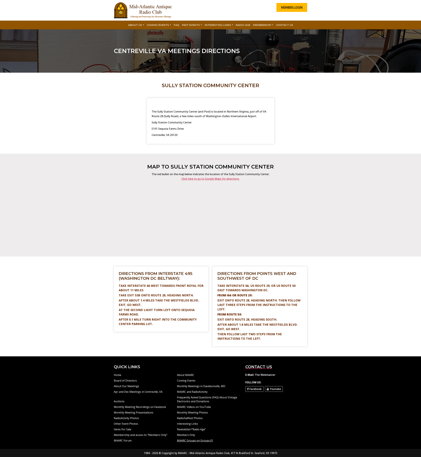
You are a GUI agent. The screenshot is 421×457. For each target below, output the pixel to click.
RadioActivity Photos (126, 418)
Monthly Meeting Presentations (133, 412)
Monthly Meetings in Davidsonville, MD (201, 386)
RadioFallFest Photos (190, 418)
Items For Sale (122, 429)
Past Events (191, 25)
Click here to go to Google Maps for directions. (210, 179)
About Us (135, 25)
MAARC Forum (123, 440)
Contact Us (284, 25)
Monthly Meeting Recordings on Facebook (140, 407)
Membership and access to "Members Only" (140, 435)
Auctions (119, 401)
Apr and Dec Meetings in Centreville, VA (138, 392)
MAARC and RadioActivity (192, 392)
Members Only (186, 435)
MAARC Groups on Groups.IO (195, 440)
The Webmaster (265, 375)
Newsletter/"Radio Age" (191, 429)
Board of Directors (125, 380)
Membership (262, 25)
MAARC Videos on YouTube (194, 407)
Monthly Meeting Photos (192, 412)
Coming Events (158, 25)
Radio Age (243, 25)
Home (117, 375)
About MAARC (185, 375)
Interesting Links (218, 25)
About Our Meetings (126, 386)
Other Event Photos (126, 424)
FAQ (176, 25)
